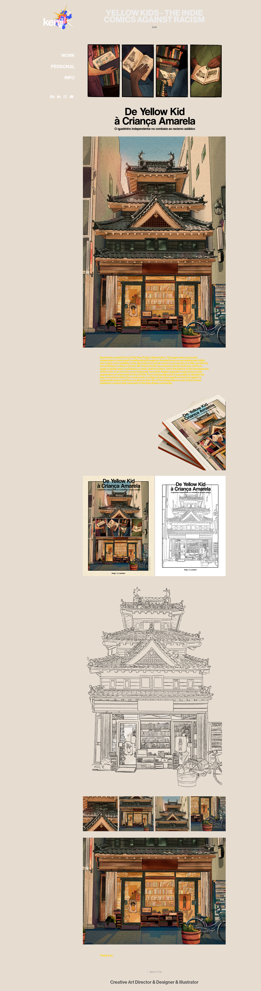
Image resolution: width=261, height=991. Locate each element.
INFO (69, 77)
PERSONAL (63, 66)
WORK (68, 55)
